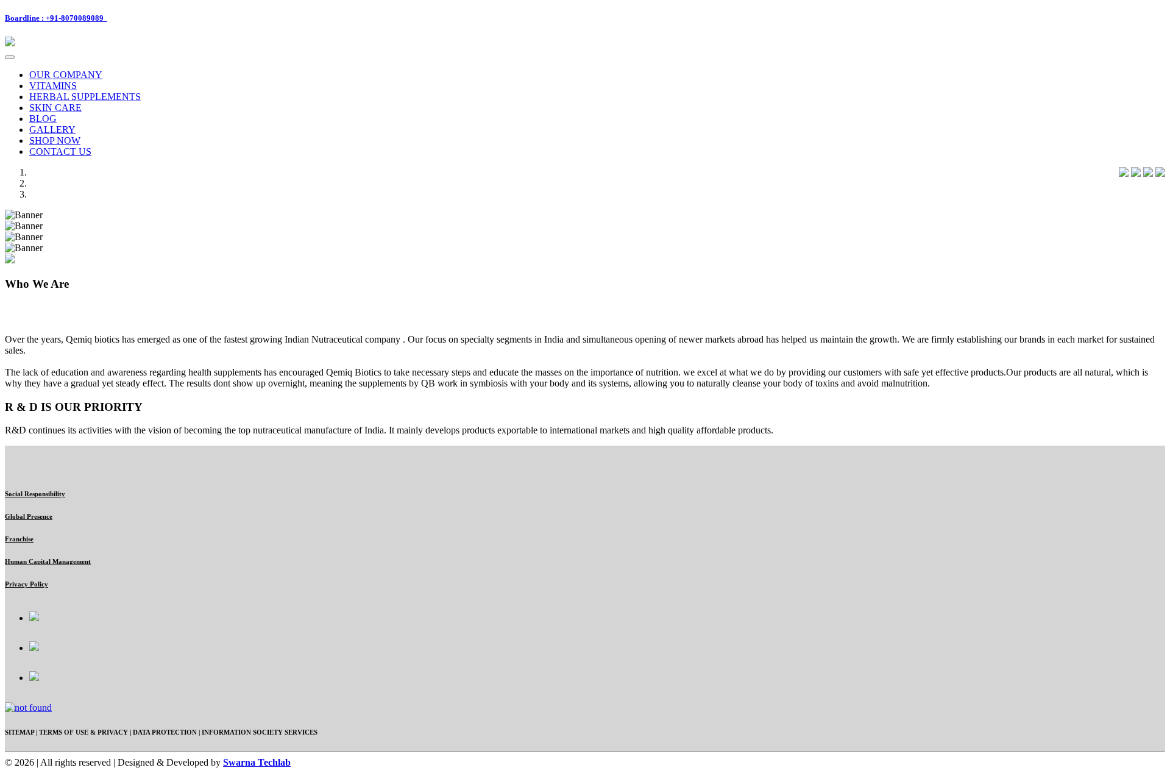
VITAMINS (53, 85)
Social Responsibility (35, 493)
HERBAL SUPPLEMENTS (85, 96)
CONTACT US (60, 151)
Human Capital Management (48, 561)
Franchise (19, 539)
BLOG (43, 118)
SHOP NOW (54, 140)
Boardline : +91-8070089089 (56, 18)
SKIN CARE (55, 107)
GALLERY (52, 129)
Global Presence (28, 516)
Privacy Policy (26, 584)
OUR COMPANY (65, 74)
